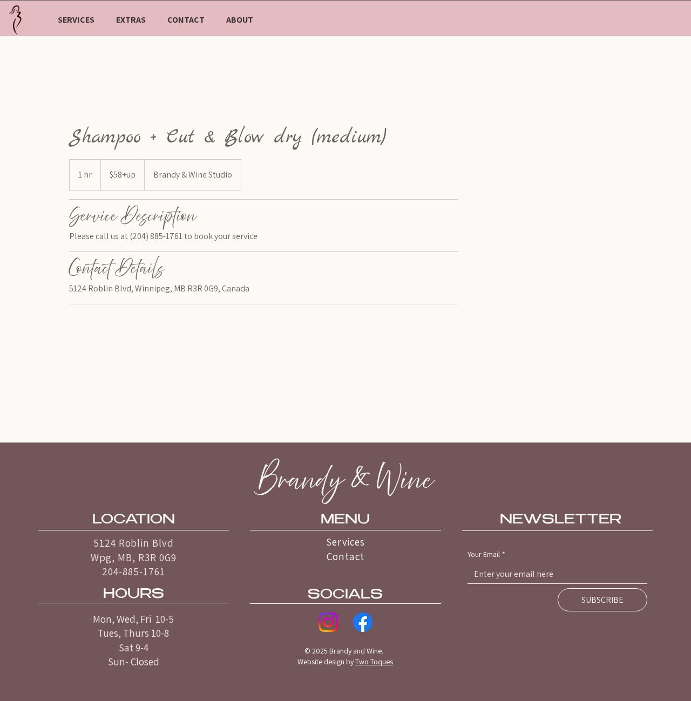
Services (345, 541)
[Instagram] (328, 622)
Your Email (486, 554)
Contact (345, 556)
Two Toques (374, 661)
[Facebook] (363, 622)
